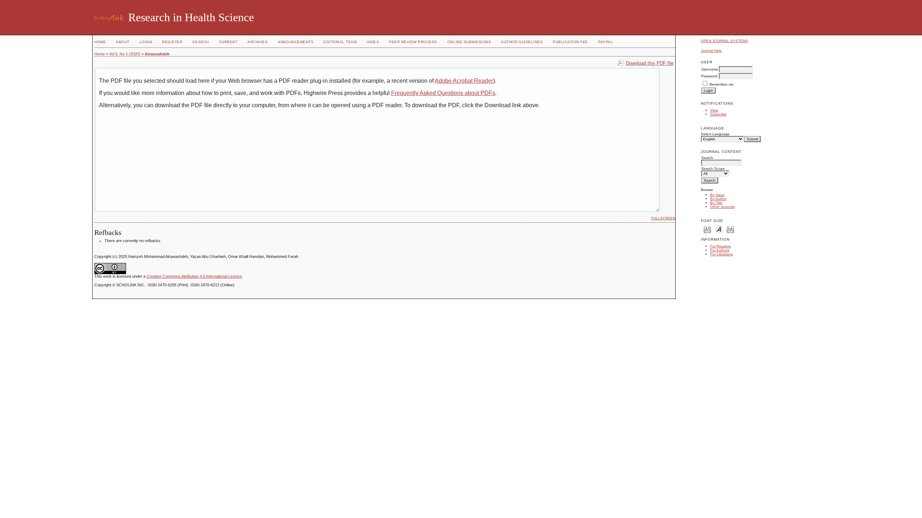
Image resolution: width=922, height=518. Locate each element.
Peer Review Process (413, 42)
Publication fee (570, 42)
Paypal (605, 42)
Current (228, 42)
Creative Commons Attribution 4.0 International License (194, 276)
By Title (716, 203)
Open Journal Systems (724, 41)
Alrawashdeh (157, 54)
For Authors (719, 250)
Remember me (722, 84)
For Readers (720, 246)
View (714, 110)
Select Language (715, 134)
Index (373, 42)
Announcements (295, 42)
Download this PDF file (649, 63)
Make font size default (718, 229)
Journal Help (711, 51)
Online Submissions (469, 42)
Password (709, 76)
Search (200, 42)
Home (100, 42)
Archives (257, 42)
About (123, 42)
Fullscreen (663, 218)
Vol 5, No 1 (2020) (124, 54)
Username (709, 69)
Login (146, 42)
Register (172, 42)
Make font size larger (730, 229)
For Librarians (721, 254)
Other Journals (722, 207)
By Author (718, 199)
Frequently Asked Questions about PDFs (443, 93)
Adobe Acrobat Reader (464, 81)
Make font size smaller (707, 229)
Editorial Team (340, 42)
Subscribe (718, 114)
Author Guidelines (522, 42)
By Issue (717, 195)
